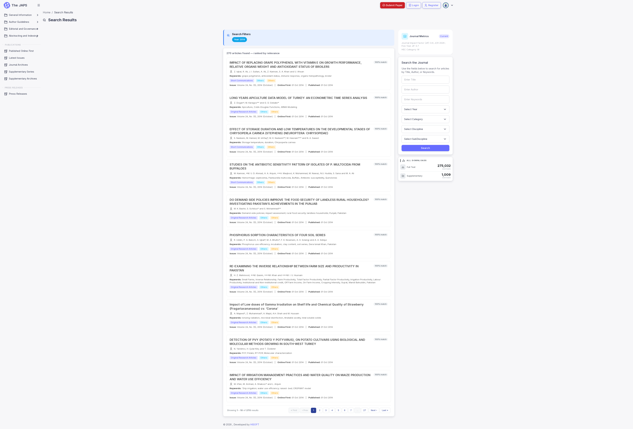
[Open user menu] (448, 5)
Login (415, 5)
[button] (38, 5)
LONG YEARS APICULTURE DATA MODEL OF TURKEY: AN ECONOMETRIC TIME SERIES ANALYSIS (298, 98)
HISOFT (254, 424)
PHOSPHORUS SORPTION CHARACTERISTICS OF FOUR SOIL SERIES (277, 235)
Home (46, 12)
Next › (374, 410)
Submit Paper (394, 5)
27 (364, 410)
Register (433, 5)
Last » (385, 410)
